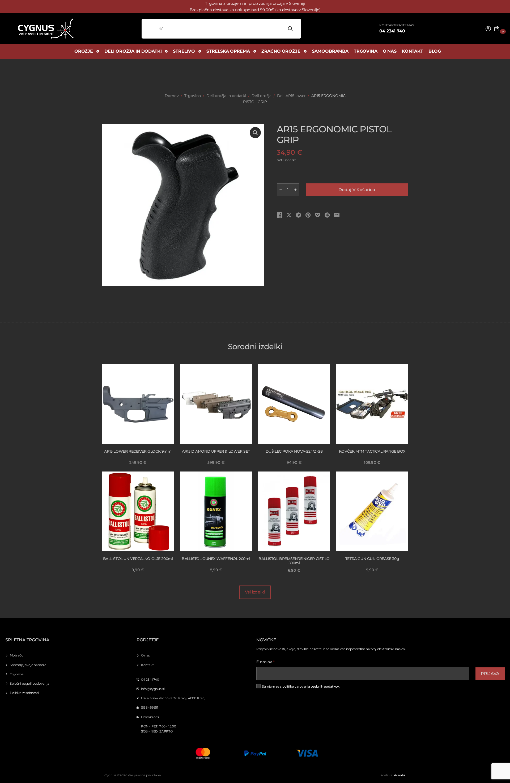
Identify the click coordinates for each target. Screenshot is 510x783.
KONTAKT (412, 51)
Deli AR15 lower (291, 95)
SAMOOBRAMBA (330, 51)
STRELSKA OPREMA (228, 51)
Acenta (399, 775)
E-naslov (265, 662)
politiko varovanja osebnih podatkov (310, 686)
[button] (255, 132)
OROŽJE (83, 51)
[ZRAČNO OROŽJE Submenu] (305, 51)
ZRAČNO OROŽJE (280, 51)
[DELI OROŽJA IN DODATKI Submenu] (166, 51)
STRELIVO (184, 51)
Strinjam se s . (301, 686)
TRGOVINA (365, 51)
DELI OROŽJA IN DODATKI (133, 51)
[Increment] (295, 190)
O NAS (390, 51)
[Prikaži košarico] (497, 29)
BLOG (434, 51)
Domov (172, 95)
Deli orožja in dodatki (226, 95)
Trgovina (192, 95)
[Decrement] (280, 190)
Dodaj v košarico (356, 189)
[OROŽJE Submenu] (98, 51)
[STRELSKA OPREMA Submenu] (255, 51)
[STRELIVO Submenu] (200, 51)
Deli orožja (261, 95)
